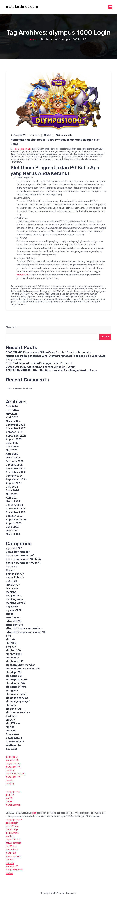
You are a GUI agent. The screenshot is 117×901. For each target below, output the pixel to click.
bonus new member (15, 773)
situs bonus (13, 617)
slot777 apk (13, 723)
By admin (34, 135)
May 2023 (11, 530)
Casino (10, 570)
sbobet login (12, 823)
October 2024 (14, 475)
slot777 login (12, 829)
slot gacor (12, 690)
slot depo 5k (12, 757)
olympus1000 (14, 610)
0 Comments (65, 135)
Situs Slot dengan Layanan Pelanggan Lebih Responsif (39, 363)
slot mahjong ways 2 (18, 701)
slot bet (10, 836)
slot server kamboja (18, 712)
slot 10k (10, 639)
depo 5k (10, 780)
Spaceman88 (14, 737)
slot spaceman (13, 805)
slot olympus (12, 833)
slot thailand (12, 849)
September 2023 (16, 519)
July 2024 (12, 486)
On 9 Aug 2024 (18, 135)
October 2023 (14, 516)
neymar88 (12, 606)
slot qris (11, 705)
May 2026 (12, 413)
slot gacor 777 (13, 767)
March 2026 (13, 421)
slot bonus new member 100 (23, 668)
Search (11, 327)
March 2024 (13, 501)
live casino (12, 588)
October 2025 (14, 432)
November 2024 (15, 472)
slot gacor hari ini (16, 694)
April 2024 (12, 497)
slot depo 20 (12, 866)
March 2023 (13, 534)
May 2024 (12, 494)
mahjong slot (14, 595)
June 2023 (12, 526)
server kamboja (13, 843)
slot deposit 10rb (16, 686)
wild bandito (13, 745)
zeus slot (11, 748)
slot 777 (10, 795)
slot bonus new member (20, 665)
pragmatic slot (13, 763)
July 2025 (12, 443)
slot (34, 813)
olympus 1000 (23, 275)
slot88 (10, 727)
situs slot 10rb (14, 624)
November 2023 (15, 512)
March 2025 (13, 457)
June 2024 (12, 490)
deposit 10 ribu (13, 839)
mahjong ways (14, 599)
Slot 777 (11, 646)
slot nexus (11, 853)
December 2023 (15, 508)
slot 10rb (11, 643)
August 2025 (13, 439)
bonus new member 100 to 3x (23, 559)
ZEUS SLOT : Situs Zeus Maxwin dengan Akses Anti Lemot (41, 366)
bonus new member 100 (20, 555)
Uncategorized (15, 741)
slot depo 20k (14, 675)
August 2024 (14, 483)
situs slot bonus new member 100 (26, 632)
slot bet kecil (14, 654)
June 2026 (12, 410)
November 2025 (15, 428)
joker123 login (12, 826)
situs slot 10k (14, 621)
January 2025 (14, 464)
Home (33, 39)
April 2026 (12, 417)
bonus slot (12, 566)
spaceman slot (13, 856)
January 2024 (14, 505)
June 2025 (12, 446)
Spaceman (12, 734)
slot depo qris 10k (16, 679)
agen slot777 (14, 548)
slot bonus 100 (14, 661)
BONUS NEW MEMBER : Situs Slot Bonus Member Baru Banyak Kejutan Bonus (51, 370)
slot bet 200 (13, 650)
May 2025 (11, 450)
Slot (49, 135)
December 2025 (15, 424)
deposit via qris (15, 577)
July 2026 (12, 406)
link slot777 (13, 584)
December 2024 (15, 468)
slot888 (11, 730)
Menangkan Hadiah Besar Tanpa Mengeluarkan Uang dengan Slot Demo (55, 142)
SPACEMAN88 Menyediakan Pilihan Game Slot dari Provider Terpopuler (48, 352)
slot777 (10, 719)
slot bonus (12, 657)
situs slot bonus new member (24, 628)
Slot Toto (11, 716)
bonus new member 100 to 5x (23, 562)
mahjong (11, 592)
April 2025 (12, 453)
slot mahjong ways (17, 697)
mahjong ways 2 (15, 602)
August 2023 (13, 523)
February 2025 (15, 461)
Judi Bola (11, 581)
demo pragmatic (23, 149)
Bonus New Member (18, 551)
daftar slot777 (15, 573)
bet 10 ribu (11, 846)
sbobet (10, 613)
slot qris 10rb (14, 708)
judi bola (10, 863)
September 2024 (16, 479)
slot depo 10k (14, 672)
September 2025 (16, 435)
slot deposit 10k (15, 683)
